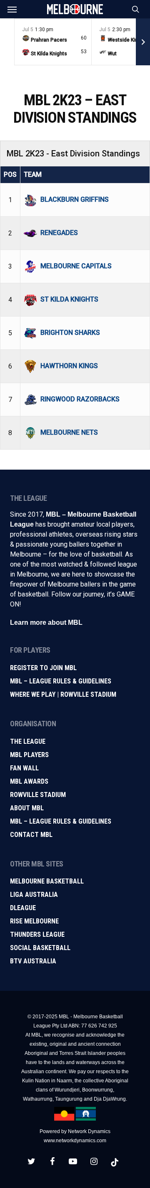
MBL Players (29, 755)
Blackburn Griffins (74, 199)
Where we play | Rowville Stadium (63, 694)
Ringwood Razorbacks (80, 399)
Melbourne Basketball (47, 881)
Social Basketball (40, 948)
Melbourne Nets (69, 432)
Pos (10, 174)
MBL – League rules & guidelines (60, 821)
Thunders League (37, 934)
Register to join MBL (43, 668)
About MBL (27, 808)
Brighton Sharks (70, 333)
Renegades (59, 233)
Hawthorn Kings (69, 366)
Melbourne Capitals (76, 266)
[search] (133, 9)
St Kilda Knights (69, 299)
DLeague (23, 908)
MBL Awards (29, 781)
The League (27, 741)
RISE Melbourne (34, 921)
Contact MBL (31, 835)
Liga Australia (34, 894)
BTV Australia (33, 961)
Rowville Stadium (38, 795)
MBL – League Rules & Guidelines (60, 681)
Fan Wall (24, 768)
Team (33, 174)
